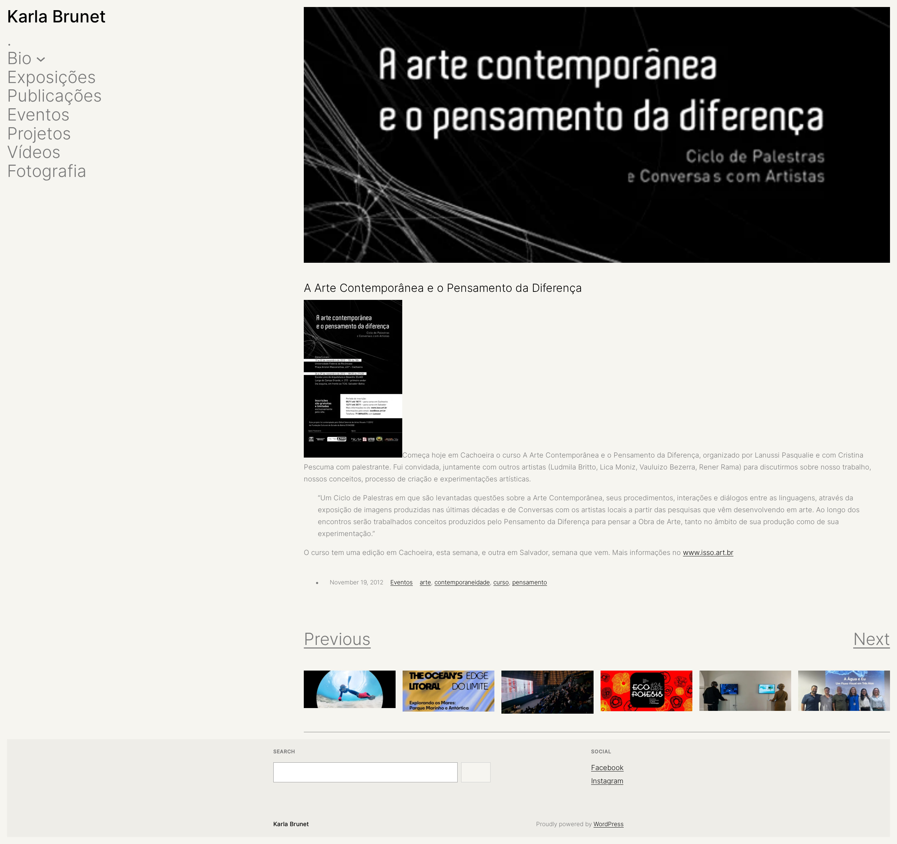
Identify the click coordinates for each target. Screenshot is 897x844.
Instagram (607, 781)
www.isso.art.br (708, 552)
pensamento (529, 582)
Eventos (401, 582)
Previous (337, 639)
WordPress (609, 824)
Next (871, 639)
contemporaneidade (462, 582)
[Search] (476, 772)
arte (425, 582)
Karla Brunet (56, 16)
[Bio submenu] (41, 58)
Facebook (607, 767)
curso (501, 582)
